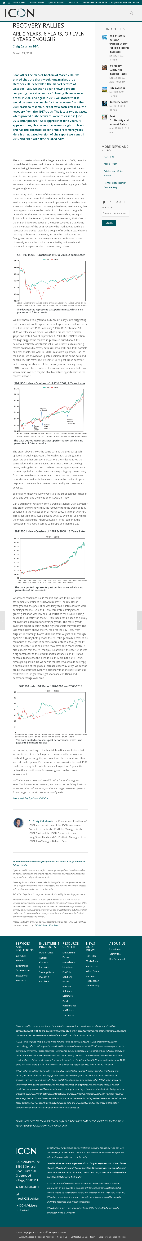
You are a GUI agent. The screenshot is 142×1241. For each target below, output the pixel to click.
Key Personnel (117, 959)
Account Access (37, 2)
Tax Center (68, 1015)
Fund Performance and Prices (69, 1006)
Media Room (110, 163)
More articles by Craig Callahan (31, 798)
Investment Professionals (23, 968)
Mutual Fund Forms (69, 955)
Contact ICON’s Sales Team (95, 2)
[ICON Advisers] (27, 1155)
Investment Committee (115, 951)
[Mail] (9, 2)
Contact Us (73, 2)
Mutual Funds (46, 952)
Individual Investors (21, 958)
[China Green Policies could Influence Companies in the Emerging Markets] (139, 620)
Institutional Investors (22, 978)
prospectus (101, 1168)
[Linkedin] (3, 2)
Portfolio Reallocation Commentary (115, 185)
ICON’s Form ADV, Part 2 (47, 925)
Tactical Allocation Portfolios (44, 962)
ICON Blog (109, 156)
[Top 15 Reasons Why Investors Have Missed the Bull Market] (2, 620)
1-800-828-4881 (29, 1187)
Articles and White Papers (113, 173)
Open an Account (56, 2)
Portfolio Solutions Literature (68, 991)
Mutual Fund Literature (69, 964)
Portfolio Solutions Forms (67, 977)
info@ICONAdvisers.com (31, 1198)
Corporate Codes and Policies (125, 2)
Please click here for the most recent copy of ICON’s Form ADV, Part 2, (56, 1121)
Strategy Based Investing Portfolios (47, 977)
